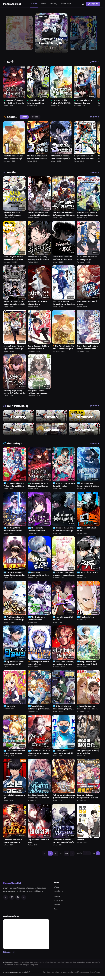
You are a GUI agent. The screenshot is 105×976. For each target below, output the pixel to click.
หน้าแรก (34, 3)
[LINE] (17, 897)
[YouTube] (23, 897)
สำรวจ (43, 3)
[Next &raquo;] (72, 853)
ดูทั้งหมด (93, 61)
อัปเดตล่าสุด (58, 900)
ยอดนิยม (57, 904)
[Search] (83, 4)
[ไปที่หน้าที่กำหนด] (98, 853)
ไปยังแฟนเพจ (8, 952)
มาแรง (24, 116)
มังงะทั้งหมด (58, 891)
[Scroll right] (97, 86)
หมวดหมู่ (53, 3)
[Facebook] (5, 897)
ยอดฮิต (35, 116)
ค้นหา (56, 909)
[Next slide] (94, 33)
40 (66, 853)
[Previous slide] (8, 33)
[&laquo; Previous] (44, 853)
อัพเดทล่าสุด (66, 3)
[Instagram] (11, 897)
